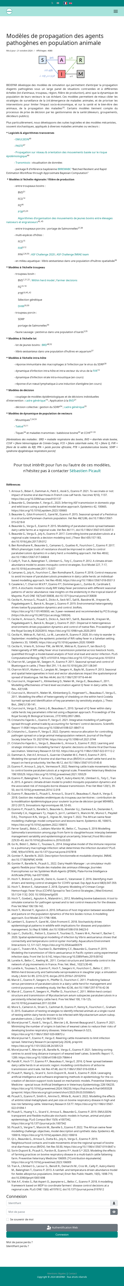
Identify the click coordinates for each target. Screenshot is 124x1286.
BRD (44, 345)
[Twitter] (52, 3)
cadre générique (35, 400)
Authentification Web (64, 1227)
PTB (20, 212)
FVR (20, 248)
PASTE (19, 146)
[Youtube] (58, 3)
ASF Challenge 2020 (43, 254)
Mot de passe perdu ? (19, 1242)
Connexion (62, 1234)
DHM (21, 306)
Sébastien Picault (85, 470)
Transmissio (23, 162)
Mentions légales (56, 1273)
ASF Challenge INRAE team (73, 254)
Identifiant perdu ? (17, 1246)
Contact (72, 1273)
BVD (71, 400)
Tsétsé (19, 426)
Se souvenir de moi (21, 1219)
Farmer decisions (66, 280)
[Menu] (116, 11)
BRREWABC (64, 169)
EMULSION (22, 139)
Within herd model (43, 280)
